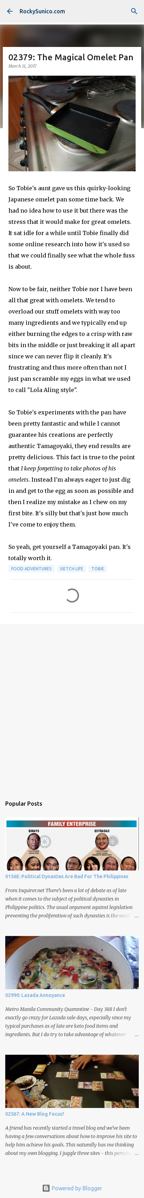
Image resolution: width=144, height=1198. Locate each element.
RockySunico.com (42, 11)
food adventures (31, 568)
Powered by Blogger (76, 1188)
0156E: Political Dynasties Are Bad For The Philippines (66, 876)
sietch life (71, 568)
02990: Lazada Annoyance (35, 995)
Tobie (97, 568)
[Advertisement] (72, 706)
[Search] (134, 11)
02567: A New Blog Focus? (34, 1114)
